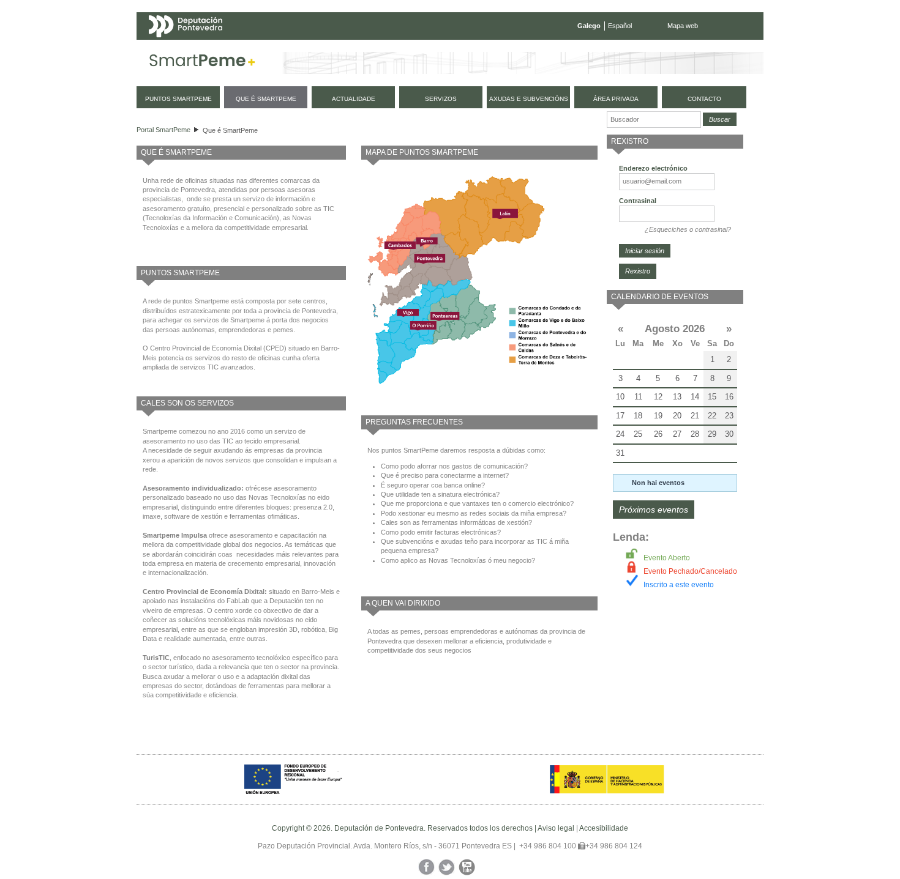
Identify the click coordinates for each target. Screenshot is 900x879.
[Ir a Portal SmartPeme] (202, 63)
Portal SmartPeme (163, 129)
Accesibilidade (603, 828)
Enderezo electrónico (653, 168)
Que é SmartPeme (230, 130)
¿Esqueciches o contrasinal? (688, 229)
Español (620, 25)
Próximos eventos (653, 509)
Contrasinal (637, 200)
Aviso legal (556, 828)
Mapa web (682, 25)
